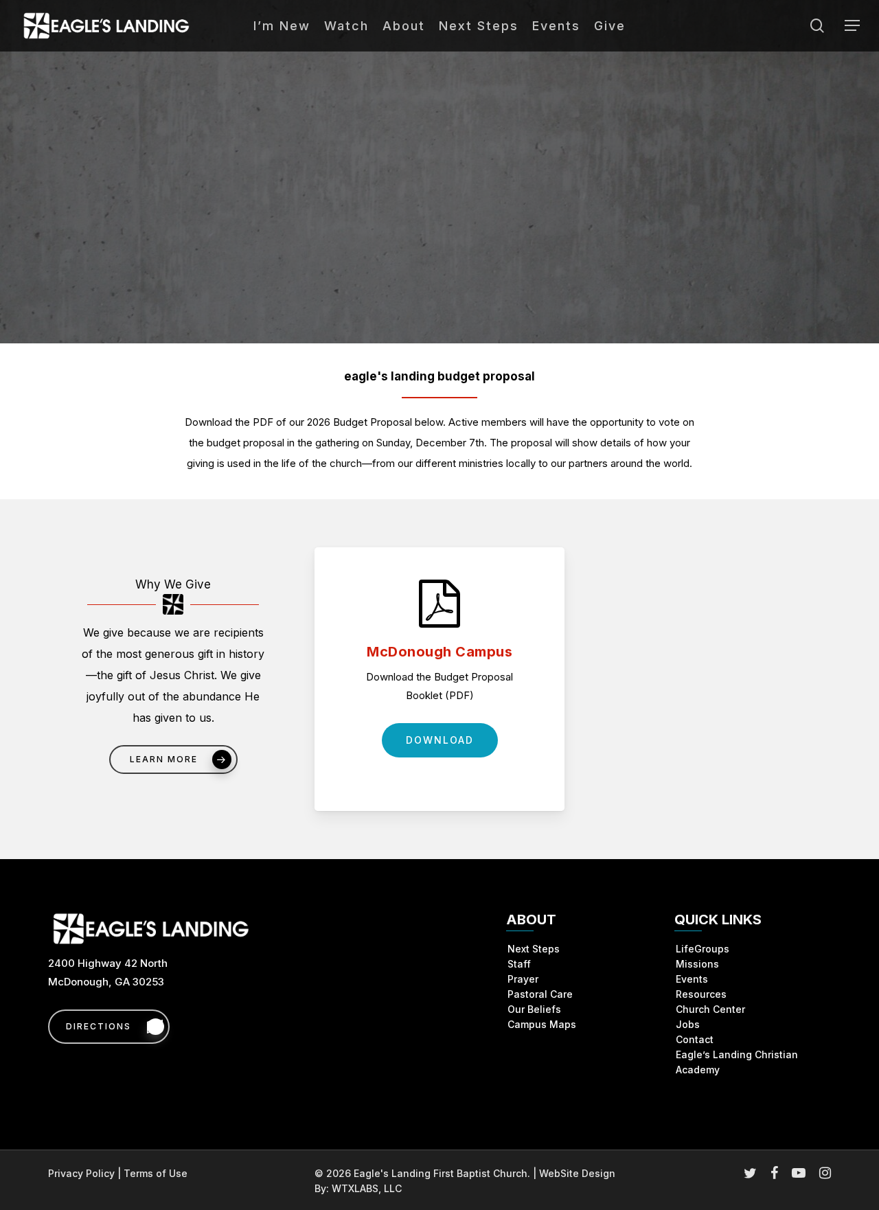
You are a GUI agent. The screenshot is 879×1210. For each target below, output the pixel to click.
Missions (697, 964)
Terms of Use (155, 1173)
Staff (519, 964)
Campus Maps (541, 1024)
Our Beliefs (534, 1009)
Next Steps (533, 949)
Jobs (688, 1024)
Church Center (710, 1009)
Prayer (522, 979)
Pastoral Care (540, 994)
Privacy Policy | (86, 1173)
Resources (701, 994)
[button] (852, 26)
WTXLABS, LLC (367, 1188)
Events (692, 979)
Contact (695, 1039)
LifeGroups (702, 949)
